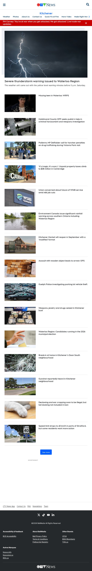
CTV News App (9, 506)
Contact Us (37, 17)
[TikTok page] (43, 514)
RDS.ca (6, 558)
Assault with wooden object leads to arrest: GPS (62, 261)
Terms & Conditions (40, 539)
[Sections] (4, 4)
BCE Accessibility (9, 536)
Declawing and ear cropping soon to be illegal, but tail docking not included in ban (62, 403)
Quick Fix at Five (52, 17)
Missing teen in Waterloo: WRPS (54, 95)
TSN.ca (65, 542)
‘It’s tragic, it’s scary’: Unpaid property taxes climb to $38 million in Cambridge (62, 167)
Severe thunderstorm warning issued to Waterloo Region (42, 81)
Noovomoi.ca (8, 555)
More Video (66, 17)
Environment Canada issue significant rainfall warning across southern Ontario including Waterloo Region (60, 216)
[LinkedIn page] (53, 514)
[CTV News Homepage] (46, 4)
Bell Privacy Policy (40, 536)
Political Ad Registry (40, 542)
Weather (6, 17)
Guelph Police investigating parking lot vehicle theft (63, 284)
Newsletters (37, 506)
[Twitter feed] (38, 514)
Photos (16, 17)
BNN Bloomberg (68, 539)
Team (46, 506)
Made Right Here (81, 17)
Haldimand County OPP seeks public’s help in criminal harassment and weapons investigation (62, 120)
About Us (26, 17)
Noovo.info (7, 552)
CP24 (64, 536)
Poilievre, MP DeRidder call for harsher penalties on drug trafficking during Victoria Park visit (62, 144)
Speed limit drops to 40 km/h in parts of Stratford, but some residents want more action (62, 427)
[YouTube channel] (48, 514)
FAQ (29, 506)
